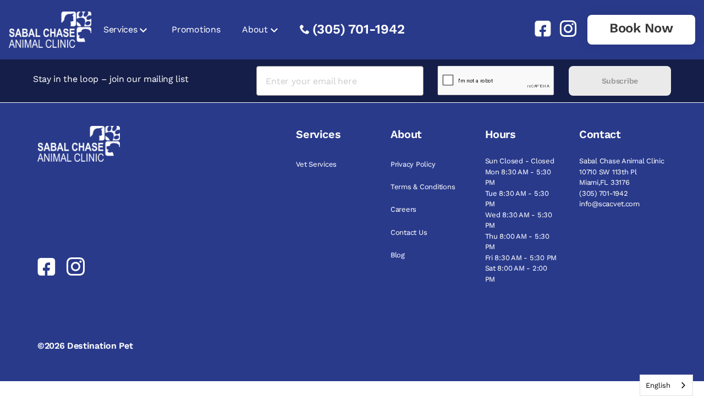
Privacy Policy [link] (413, 164)
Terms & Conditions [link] (423, 187)
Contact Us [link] (409, 232)
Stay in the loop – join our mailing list (110, 79)
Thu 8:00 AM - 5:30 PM (517, 241)
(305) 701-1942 (358, 29)
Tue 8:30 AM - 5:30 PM (517, 198)
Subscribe (620, 80)
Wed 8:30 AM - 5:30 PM (518, 220)
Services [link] (120, 29)
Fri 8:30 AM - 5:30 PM (521, 258)
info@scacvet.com (609, 204)
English (658, 385)
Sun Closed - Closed (519, 161)
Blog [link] (398, 255)
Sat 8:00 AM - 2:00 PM (516, 273)
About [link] (254, 29)
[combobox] (666, 385)
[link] (538, 28)
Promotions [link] (196, 29)
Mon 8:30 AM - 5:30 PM (518, 177)
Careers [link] (403, 209)
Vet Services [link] (316, 164)
